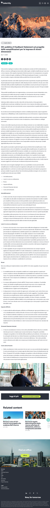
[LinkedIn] (26, 493)
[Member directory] (45, 3)
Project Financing (4, 481)
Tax (2, 477)
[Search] (43, 3)
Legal (2, 475)
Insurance (3, 480)
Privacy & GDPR (4, 487)
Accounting (3, 478)
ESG (2, 473)
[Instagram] (30, 493)
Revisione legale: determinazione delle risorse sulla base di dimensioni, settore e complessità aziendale (33, 425)
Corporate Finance (5, 472)
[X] (37, 493)
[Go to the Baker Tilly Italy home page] (6, 3)
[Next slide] (48, 420)
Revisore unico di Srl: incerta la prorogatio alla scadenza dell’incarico (12, 423)
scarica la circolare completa (31, 396)
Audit (10, 63)
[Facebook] (33, 493)
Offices (25, 455)
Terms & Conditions (5, 488)
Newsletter (4, 63)
